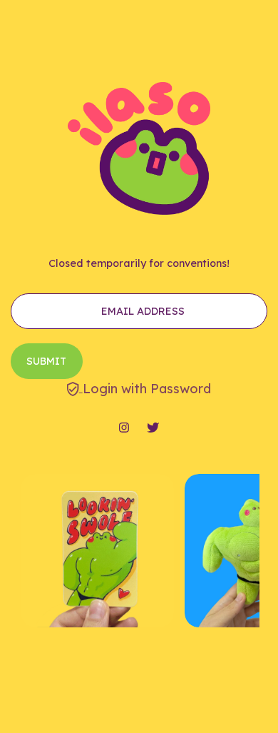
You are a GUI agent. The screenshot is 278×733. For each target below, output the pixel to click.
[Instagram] (124, 428)
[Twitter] (153, 428)
